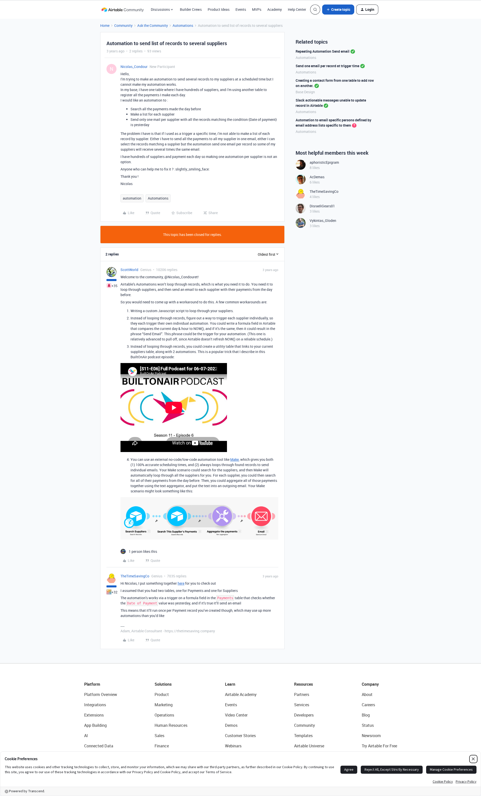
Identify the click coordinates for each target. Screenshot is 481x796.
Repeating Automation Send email (322, 51)
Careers (368, 704)
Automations (183, 25)
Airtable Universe (309, 746)
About (367, 694)
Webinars (233, 746)
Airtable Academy (241, 694)
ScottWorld (129, 269)
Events (240, 9)
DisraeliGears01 (322, 206)
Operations (164, 715)
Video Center (236, 715)
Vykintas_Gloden (323, 220)
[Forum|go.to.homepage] (122, 10)
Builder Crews (191, 9)
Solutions (163, 684)
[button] (338, 10)
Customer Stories (240, 735)
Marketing (164, 704)
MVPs (256, 9)
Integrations (95, 704)
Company (370, 684)
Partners (301, 694)
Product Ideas (218, 9)
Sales (159, 735)
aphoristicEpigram (324, 162)
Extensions (94, 715)
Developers (304, 715)
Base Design (305, 92)
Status (368, 725)
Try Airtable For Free (379, 746)
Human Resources (171, 725)
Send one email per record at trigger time (327, 65)
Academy (274, 9)
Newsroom (371, 735)
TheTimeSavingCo (135, 576)
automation (132, 198)
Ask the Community (152, 25)
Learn (230, 684)
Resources (303, 684)
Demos (231, 725)
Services (301, 704)
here (181, 583)
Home (104, 25)
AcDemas (317, 176)
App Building (95, 725)
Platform (92, 684)
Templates (303, 735)
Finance (162, 746)
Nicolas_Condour (134, 66)
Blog (366, 715)
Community (123, 25)
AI (86, 735)
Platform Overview (100, 694)
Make (234, 459)
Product (162, 694)
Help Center (297, 9)
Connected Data (98, 746)
